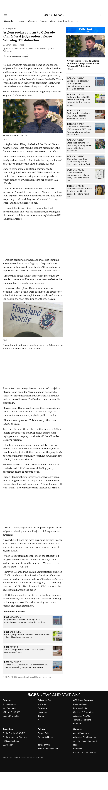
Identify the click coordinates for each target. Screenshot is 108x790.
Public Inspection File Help (15, 737)
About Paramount (81, 733)
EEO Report (8, 745)
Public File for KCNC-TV (14, 733)
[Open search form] (101, 15)
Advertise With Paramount (85, 737)
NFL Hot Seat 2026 (11, 712)
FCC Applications (11, 741)
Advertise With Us (81, 716)
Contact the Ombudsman (84, 752)
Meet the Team (80, 704)
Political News (9, 704)
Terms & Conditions (82, 720)
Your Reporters (65, 21)
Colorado (8, 21)
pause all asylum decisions (17, 579)
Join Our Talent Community (85, 741)
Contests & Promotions (83, 712)
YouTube (42, 704)
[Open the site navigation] (20, 15)
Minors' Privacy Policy (48, 749)
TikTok (41, 716)
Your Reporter (9, 28)
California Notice (45, 737)
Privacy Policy (44, 733)
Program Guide (80, 708)
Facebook (42, 708)
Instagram (42, 712)
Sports (43, 21)
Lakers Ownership (11, 716)
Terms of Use (44, 745)
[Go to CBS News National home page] (54, 15)
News (21, 21)
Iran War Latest (9, 708)
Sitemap (77, 724)
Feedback (77, 749)
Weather (32, 21)
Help (75, 745)
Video (52, 21)
